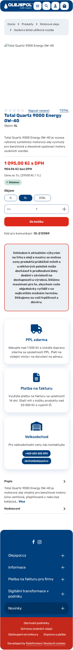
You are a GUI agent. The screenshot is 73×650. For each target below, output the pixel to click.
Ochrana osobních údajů (36, 629)
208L (42, 198)
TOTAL (64, 110)
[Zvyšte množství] (64, 209)
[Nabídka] (37, 6)
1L (10, 198)
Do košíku (36, 221)
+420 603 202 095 (36, 453)
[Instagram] (39, 542)
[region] (36, 73)
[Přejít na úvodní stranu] (18, 6)
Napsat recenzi (38, 110)
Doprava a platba (55, 634)
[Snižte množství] (8, 209)
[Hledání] (46, 6)
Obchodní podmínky (36, 623)
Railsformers (34, 643)
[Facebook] (33, 542)
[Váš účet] (55, 6)
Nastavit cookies (54, 643)
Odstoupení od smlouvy (23, 634)
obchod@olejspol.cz (36, 461)
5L (25, 198)
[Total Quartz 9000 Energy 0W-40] (36, 73)
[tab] (35, 491)
